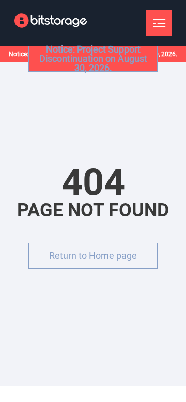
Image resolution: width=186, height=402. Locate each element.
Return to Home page (93, 255)
